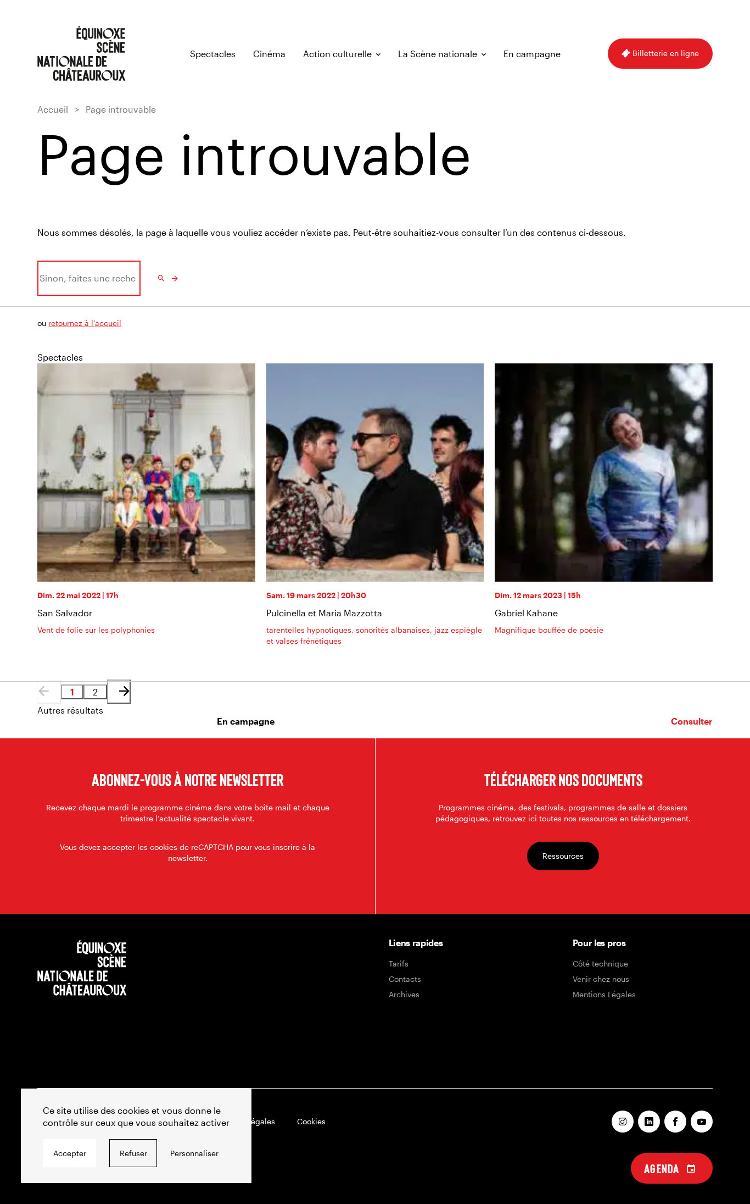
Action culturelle (337, 53)
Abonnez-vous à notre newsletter (187, 779)
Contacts (405, 979)
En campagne (532, 53)
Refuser (133, 1153)
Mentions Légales (604, 994)
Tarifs (398, 963)
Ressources (563, 855)
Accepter (69, 1153)
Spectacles (213, 53)
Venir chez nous (601, 979)
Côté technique (600, 963)
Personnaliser (194, 1153)
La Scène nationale (437, 53)
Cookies (311, 1121)
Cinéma (269, 53)
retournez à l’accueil (84, 323)
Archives (404, 994)
